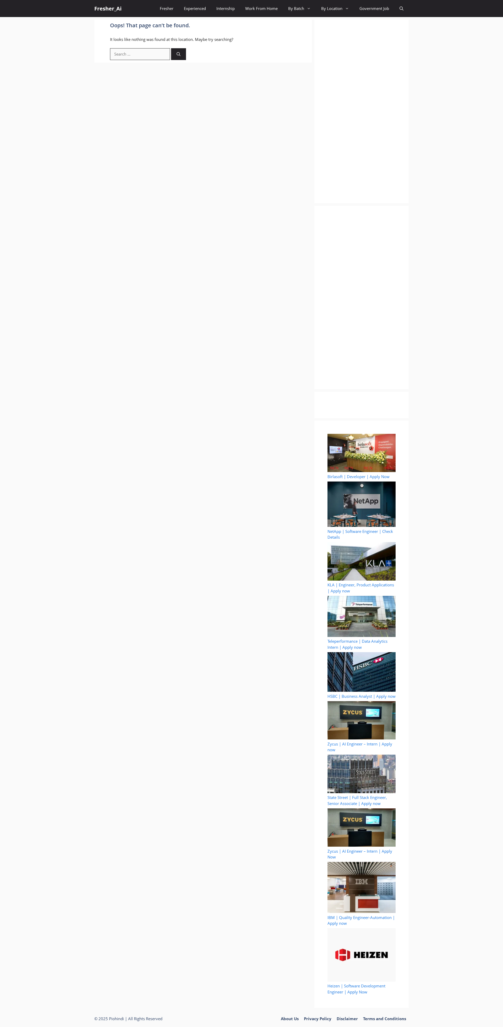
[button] (401, 8)
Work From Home (261, 8)
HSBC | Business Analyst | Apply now (361, 696)
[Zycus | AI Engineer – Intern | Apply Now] (361, 828)
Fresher (166, 8)
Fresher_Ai (108, 8)
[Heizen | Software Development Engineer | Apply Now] (361, 955)
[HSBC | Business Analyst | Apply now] (361, 672)
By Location (331, 8)
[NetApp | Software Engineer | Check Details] (361, 505)
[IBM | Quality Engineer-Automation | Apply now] (361, 888)
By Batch (296, 8)
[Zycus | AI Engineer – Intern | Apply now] (361, 721)
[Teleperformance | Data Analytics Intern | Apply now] (361, 617)
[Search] (178, 54)
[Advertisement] (361, 111)
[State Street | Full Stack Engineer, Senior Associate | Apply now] (361, 774)
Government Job (374, 8)
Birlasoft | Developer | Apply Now (358, 476)
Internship (225, 8)
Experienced (195, 8)
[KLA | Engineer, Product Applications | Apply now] (361, 562)
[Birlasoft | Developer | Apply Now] (361, 454)
